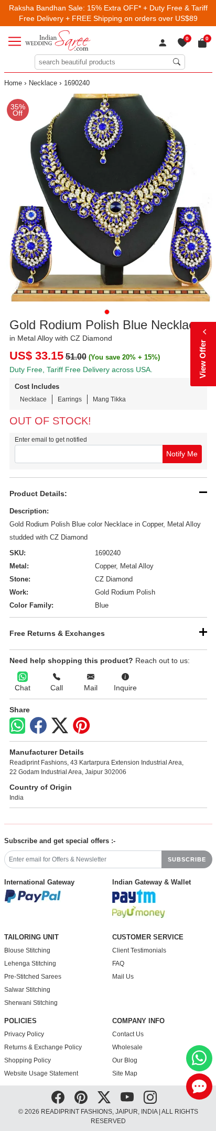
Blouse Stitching (27, 950)
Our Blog (124, 1060)
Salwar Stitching (27, 989)
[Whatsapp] (17, 726)
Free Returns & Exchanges (57, 633)
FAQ (118, 963)
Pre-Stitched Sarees (32, 976)
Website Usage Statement (41, 1073)
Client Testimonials (139, 950)
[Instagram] (150, 1097)
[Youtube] (127, 1097)
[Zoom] (108, 197)
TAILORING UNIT (31, 937)
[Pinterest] (81, 725)
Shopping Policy (27, 1060)
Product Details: (38, 493)
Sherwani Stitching (31, 1002)
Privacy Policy (24, 1034)
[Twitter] (59, 725)
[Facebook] (38, 725)
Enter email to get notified (51, 439)
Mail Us (123, 976)
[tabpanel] (108, 197)
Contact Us (128, 1034)
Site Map (124, 1073)
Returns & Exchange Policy (43, 1047)
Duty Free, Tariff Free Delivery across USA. (81, 369)
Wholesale (127, 1047)
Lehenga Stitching (30, 963)
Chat (22, 688)
